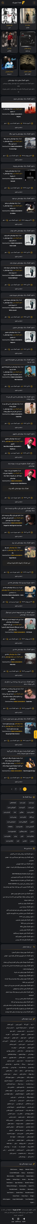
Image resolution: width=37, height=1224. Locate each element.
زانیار (16, 1071)
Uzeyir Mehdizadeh (17, 1199)
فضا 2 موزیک (16, 2)
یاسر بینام (31, 1153)
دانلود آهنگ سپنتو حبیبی (26, 907)
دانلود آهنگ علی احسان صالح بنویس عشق (22, 894)
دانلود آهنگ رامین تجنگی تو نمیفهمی (23, 989)
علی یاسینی (30, 1107)
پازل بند (14, 1147)
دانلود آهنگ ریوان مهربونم (26, 976)
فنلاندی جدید (9, 841)
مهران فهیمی (20, 1140)
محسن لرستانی (30, 1120)
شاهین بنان (11, 1087)
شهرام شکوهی (19, 1094)
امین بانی (5, 1041)
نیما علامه (9, 1143)
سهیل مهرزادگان (9, 1077)
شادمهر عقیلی (20, 1087)
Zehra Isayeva (6, 1199)
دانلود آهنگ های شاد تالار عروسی (24, 940)
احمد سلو (12, 1031)
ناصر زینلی (31, 1143)
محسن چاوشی (19, 1120)
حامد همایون (12, 1058)
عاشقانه (10, 827)
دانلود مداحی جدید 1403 (27, 923)
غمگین (21, 812)
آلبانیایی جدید (30, 827)
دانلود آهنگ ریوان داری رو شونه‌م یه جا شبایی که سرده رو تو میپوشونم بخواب (18, 967)
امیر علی (20, 1041)
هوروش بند (22, 1147)
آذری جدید (22, 808)
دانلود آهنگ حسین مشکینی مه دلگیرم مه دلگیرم (20, 913)
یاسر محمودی (22, 1153)
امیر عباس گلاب (29, 1041)
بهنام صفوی (22, 1054)
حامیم (4, 1058)
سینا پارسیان (30, 1087)
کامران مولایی (30, 1150)
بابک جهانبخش (9, 441)
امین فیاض (30, 1048)
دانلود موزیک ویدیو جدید (17, 590)
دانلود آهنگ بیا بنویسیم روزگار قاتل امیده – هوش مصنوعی (20, 869)
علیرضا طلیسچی (21, 1107)
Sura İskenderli (29, 1199)
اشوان (23, 1034)
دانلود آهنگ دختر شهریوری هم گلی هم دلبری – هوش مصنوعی (19, 957)
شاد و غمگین (23, 832)
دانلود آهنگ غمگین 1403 (27, 927)
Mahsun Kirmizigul (12, 1186)
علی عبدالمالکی (30, 1104)
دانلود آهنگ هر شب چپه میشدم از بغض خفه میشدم (19, 1012)
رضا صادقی (8, 1064)
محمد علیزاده (19, 1124)
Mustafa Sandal (29, 1193)
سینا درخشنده (30, 1084)
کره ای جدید (7, 812)
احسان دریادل (10, 1028)
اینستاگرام (18, 1221)
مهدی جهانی (30, 1137)
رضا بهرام (31, 1074)
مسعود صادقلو (19, 1130)
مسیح (11, 1130)
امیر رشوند (6, 1038)
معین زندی (20, 1134)
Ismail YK (31, 1186)
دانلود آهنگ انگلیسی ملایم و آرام (25, 937)
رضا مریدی (31, 1068)
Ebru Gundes (10, 1176)
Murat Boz (22, 1189)
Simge (32, 1196)
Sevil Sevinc (10, 1193)
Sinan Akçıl (25, 1196)
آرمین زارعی (19, 1025)
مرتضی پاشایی (30, 1130)
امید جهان (23, 1038)
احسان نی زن (30, 1031)
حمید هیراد (31, 1064)
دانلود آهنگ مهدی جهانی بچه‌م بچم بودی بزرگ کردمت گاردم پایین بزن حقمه (19, 980)
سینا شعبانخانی (11, 1084)
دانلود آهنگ (19, 550)
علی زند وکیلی (30, 1101)
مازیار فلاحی (9, 1110)
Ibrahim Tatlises (29, 1183)
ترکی (22, 836)
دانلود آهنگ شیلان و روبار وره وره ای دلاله (22, 1002)
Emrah (24, 1180)
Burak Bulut (30, 1173)
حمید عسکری (10, 1061)
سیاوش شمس (19, 1081)
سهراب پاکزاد (30, 1077)
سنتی (32, 832)
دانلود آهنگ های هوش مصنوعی (25, 920)
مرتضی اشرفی (10, 1127)
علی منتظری (10, 1104)
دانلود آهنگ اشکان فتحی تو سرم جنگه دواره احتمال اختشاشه (20, 993)
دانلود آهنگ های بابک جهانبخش (18, 80)
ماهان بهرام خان (29, 1114)
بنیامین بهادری (11, 1051)
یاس (4, 1150)
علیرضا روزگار (30, 1097)
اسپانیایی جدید (11, 822)
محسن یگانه (9, 1120)
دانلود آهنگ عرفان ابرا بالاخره (26, 904)
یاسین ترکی (13, 1153)
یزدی (15, 836)
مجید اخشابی (11, 1114)
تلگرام (24, 1221)
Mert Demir (31, 1189)
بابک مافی (20, 1051)
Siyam (32, 1203)
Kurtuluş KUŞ (22, 1186)
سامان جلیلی (22, 1074)
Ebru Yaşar (31, 1180)
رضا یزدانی (13, 1068)
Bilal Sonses (13, 1170)
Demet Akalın (30, 1176)
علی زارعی (13, 1097)
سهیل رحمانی (20, 1077)
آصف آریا (31, 1028)
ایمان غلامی (22, 1048)
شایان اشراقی (30, 1091)
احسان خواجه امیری (21, 1028)
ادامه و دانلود (18, 128)
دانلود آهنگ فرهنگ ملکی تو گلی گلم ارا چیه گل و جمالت (18, 962)
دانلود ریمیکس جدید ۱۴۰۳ (26, 917)
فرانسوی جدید (12, 832)
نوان (15, 1143)
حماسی (25, 841)
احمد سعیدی (21, 1031)
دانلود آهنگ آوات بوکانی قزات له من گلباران (22, 854)
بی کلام (32, 817)
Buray (23, 1173)
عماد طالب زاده (30, 1110)
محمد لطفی (10, 1124)
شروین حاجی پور (19, 1091)
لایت (18, 841)
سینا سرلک (20, 1084)
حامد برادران (30, 1058)
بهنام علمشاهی (12, 1054)
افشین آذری (15, 1034)
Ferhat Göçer (16, 1180)
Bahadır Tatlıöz (29, 1170)
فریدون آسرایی (19, 1110)
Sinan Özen (16, 1196)
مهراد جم (12, 1137)
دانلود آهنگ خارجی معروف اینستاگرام (23, 933)
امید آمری (31, 1038)
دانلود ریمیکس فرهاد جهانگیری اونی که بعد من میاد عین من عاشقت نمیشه (18, 898)
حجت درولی (20, 1061)
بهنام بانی (31, 1054)
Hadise (8, 1180)
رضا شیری (16, 1064)
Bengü (21, 1170)
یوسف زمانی (22, 1157)
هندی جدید (19, 827)
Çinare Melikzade (14, 1173)
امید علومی (15, 1038)
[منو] (34, 3)
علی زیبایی (21, 1101)
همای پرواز (31, 1147)
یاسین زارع (31, 1157)
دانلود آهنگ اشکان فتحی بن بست (24, 999)
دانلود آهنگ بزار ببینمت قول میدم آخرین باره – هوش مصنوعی (19, 859)
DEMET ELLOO (20, 1176)
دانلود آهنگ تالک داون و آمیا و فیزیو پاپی (22, 877)
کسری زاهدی (20, 1150)
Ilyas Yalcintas (19, 1183)
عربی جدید (31, 808)
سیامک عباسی (30, 1081)
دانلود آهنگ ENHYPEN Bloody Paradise (23, 874)
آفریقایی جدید (23, 822)
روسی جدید (13, 817)
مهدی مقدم (21, 1137)
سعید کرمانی (7, 1074)
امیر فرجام (13, 1041)
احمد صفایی (30, 1034)
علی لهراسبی (19, 1104)
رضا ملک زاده (22, 1068)
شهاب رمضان (8, 1091)
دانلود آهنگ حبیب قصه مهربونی (25, 864)
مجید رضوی (21, 1117)
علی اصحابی (21, 1097)
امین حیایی (22, 1044)
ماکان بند (19, 1114)
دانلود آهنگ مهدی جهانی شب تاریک (24, 972)
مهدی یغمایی (30, 1140)
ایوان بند (13, 1048)
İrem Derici (10, 1183)
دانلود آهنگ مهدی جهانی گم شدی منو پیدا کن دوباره (19, 986)
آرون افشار (10, 1025)
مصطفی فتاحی (30, 1134)
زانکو (21, 1071)
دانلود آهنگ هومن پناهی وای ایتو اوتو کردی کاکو (20, 910)
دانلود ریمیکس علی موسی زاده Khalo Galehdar (21, 884)
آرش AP (26, 1025)
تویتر (12, 1221)
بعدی (11, 789)
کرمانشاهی (13, 803)
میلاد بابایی (11, 1140)
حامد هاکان (22, 1058)
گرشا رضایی (11, 1150)
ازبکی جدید (23, 817)
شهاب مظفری (30, 1094)
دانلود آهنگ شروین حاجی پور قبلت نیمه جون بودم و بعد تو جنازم (18, 888)
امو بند (7, 1034)
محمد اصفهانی (30, 1124)
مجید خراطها (30, 1117)
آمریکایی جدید (11, 808)
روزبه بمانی (5, 1068)
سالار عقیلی (9, 1071)
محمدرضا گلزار (19, 1127)
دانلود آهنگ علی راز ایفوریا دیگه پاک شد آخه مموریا (20, 1009)
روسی (32, 841)
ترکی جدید (22, 803)
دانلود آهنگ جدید (17, 109)
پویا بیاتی (6, 1147)
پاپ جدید (31, 803)
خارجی (32, 822)
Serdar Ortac (19, 1193)
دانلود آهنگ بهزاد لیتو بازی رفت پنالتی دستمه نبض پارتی (18, 1005)
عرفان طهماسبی (8, 1094)
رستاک (23, 1064)
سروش (15, 1074)
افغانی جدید (30, 812)
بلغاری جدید (7, 836)
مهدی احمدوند (11, 1134)
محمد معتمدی (30, 1127)
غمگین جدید (30, 836)
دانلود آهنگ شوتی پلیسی (27, 930)
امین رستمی (12, 1044)
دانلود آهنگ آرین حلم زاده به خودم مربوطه (22, 880)
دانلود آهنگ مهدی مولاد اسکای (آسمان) (23, 953)
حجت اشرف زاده (29, 1061)
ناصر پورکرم (22, 1143)
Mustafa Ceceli (13, 1189)
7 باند (32, 1025)
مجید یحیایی (12, 1117)
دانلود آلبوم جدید (18, 441)
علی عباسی (12, 1101)
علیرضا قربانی (10, 1107)
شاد (15, 812)
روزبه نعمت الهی (29, 1071)
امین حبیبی (30, 1044)
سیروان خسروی (8, 1081)
